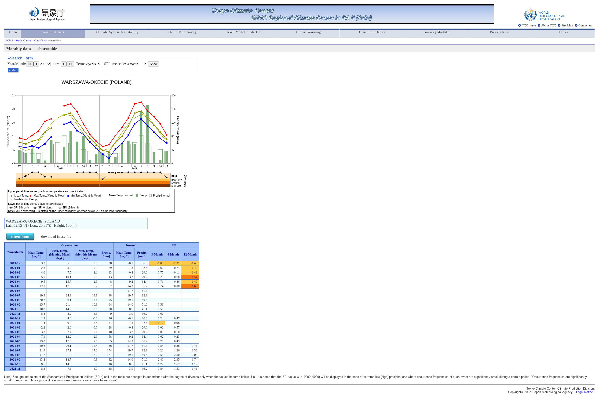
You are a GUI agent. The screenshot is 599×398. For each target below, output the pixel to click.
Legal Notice (584, 392)
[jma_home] (47, 20)
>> (70, 64)
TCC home (529, 25)
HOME (9, 40)
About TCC (548, 25)
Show (153, 64)
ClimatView (40, 40)
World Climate (23, 40)
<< (30, 64)
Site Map (567, 25)
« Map (13, 70)
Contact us (585, 25)
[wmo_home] (544, 20)
